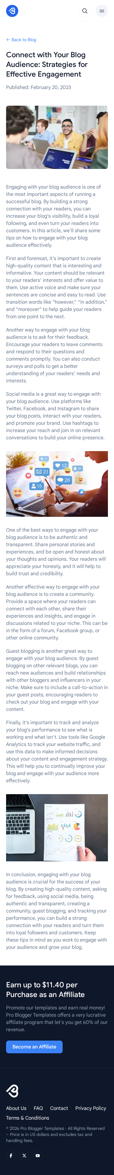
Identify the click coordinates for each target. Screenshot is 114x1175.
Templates (16, 34)
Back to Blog (24, 39)
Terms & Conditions (27, 1118)
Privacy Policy (90, 1108)
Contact (59, 1108)
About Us (16, 1108)
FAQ (38, 1108)
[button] (85, 11)
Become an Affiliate (34, 1047)
